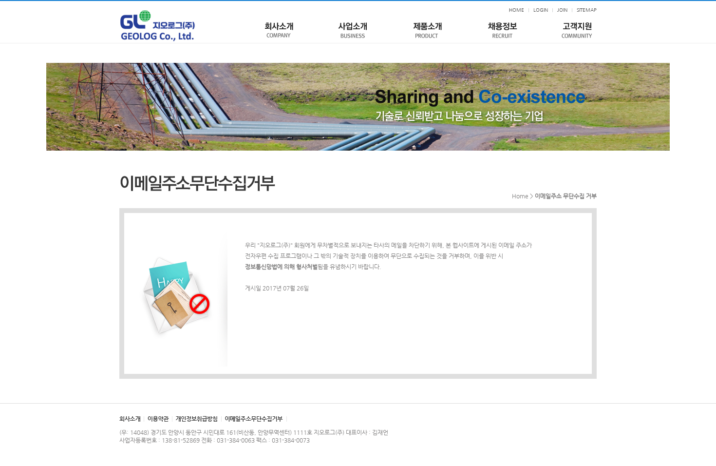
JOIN (562, 10)
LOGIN (540, 10)
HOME (516, 10)
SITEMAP (587, 10)
